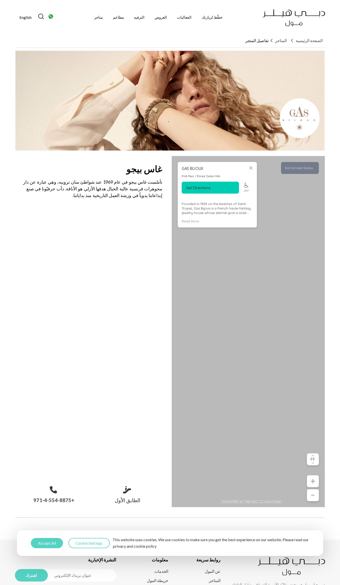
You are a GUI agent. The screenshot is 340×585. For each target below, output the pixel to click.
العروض (161, 17)
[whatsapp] (51, 18)
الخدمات (161, 571)
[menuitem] (25, 18)
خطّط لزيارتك (212, 17)
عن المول (213, 571)
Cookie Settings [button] (89, 542)
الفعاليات (184, 17)
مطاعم (118, 17)
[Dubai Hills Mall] (294, 18)
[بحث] (41, 18)
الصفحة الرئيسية (309, 40)
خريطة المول (157, 580)
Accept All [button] (47, 542)
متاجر (98, 17)
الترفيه (139, 17)
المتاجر (281, 40)
